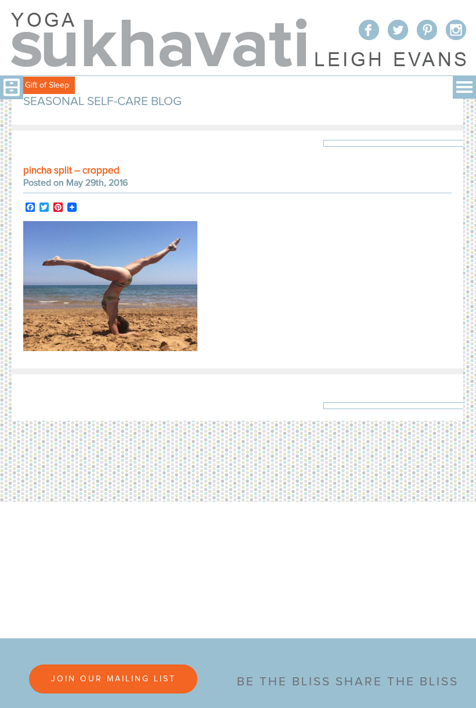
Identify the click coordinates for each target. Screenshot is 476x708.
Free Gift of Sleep (37, 85)
